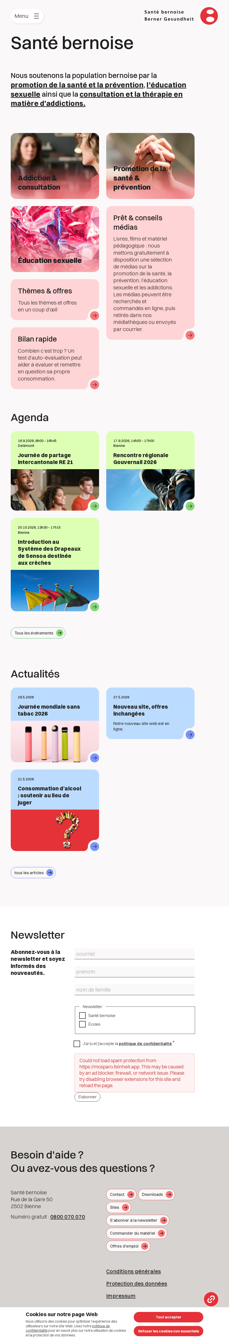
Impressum (121, 1295)
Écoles (94, 1024)
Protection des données (136, 1283)
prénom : (80, 968)
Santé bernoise (101, 1015)
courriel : (80, 950)
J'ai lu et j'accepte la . (127, 1043)
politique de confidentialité (145, 1043)
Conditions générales (133, 1271)
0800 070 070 (67, 1216)
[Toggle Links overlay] (211, 1299)
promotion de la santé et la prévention (77, 84)
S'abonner (87, 1096)
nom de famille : (84, 986)
